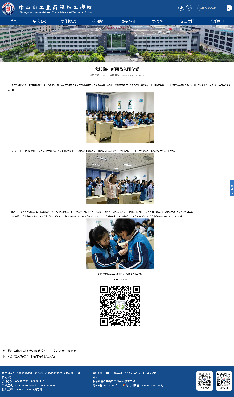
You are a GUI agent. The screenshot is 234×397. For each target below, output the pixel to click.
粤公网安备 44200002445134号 (144, 385)
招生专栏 (187, 21)
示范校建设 (69, 21)
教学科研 (128, 21)
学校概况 (39, 21)
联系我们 (217, 21)
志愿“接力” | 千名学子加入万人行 (35, 356)
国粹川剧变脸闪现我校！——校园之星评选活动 (45, 351)
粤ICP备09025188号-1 (106, 385)
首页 (13, 21)
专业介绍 (158, 21)
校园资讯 (98, 21)
